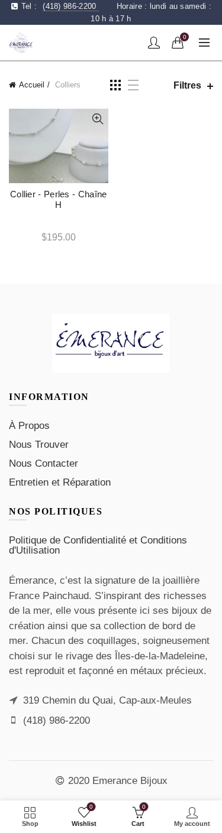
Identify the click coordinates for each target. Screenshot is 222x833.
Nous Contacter (43, 463)
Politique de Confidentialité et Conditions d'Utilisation (98, 545)
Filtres (187, 85)
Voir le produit (98, 119)
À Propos (29, 425)
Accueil (31, 84)
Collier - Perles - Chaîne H (58, 199)
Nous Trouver (39, 444)
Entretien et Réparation (60, 482)
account (154, 42)
